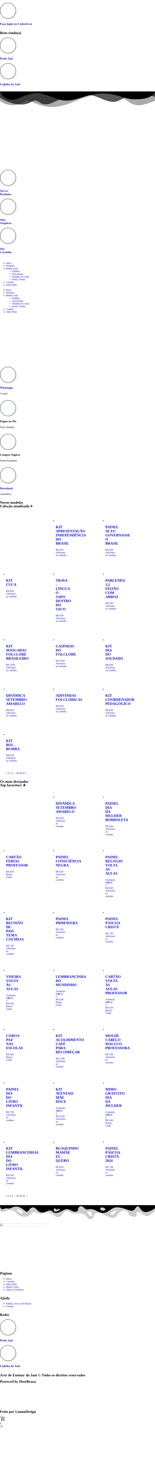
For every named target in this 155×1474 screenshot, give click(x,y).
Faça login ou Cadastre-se (16, 23)
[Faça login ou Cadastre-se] (8, 11)
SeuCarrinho (6, 250)
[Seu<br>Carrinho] (8, 236)
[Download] (8, 475)
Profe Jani (6, 58)
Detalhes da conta (20, 276)
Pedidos (16, 271)
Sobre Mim (11, 285)
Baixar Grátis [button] (9, 875)
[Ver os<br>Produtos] (8, 178)
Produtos (10, 265)
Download (6, 488)
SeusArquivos (6, 221)
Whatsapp (6, 387)
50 (23, 773)
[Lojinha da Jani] (8, 71)
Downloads (17, 274)
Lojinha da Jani (10, 84)
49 (20, 773)
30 (23, 1196)
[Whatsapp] (8, 375)
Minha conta (12, 268)
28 (17, 1196)
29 (20, 1196)
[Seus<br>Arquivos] (8, 207)
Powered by (18, 1381)
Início (9, 263)
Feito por (18, 1412)
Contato (10, 282)
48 (17, 773)
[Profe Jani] (8, 45)
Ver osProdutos (5, 192)
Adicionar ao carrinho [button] (61, 554)
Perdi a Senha (18, 279)
